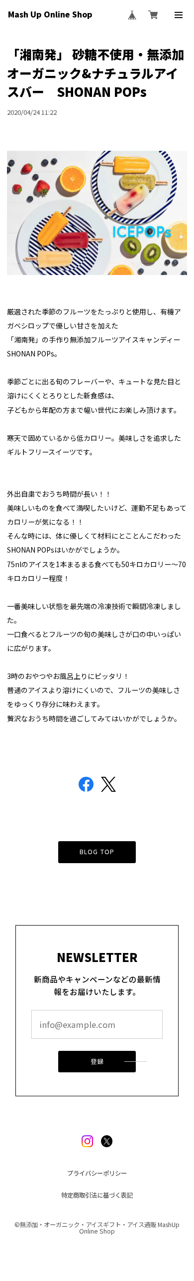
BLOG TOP (97, 851)
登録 (97, 1061)
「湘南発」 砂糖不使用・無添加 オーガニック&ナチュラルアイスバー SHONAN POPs (95, 72)
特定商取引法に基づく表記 (97, 1195)
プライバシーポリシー (97, 1173)
